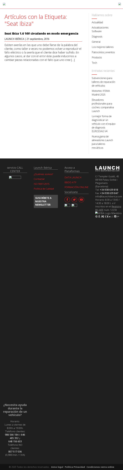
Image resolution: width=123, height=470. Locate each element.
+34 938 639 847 (109, 193)
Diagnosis (97, 36)
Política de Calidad (44, 188)
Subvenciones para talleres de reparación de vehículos (103, 81)
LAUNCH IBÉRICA (14, 39)
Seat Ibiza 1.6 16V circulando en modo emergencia (41, 33)
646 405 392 (17, 436)
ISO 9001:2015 (42, 184)
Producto (97, 57)
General (96, 41)
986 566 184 (11, 434)
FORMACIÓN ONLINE (76, 187)
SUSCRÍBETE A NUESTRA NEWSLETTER (43, 201)
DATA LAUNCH (72, 177)
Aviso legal (57, 467)
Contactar (39, 179)
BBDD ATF (70, 182)
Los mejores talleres (103, 47)
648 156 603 (15, 441)
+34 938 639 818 (109, 189)
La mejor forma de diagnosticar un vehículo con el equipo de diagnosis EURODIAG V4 (104, 124)
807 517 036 (15, 451)
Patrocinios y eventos (103, 52)
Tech (94, 62)
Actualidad (97, 22)
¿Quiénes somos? (43, 174)
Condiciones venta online (100, 467)
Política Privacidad (75, 467)
